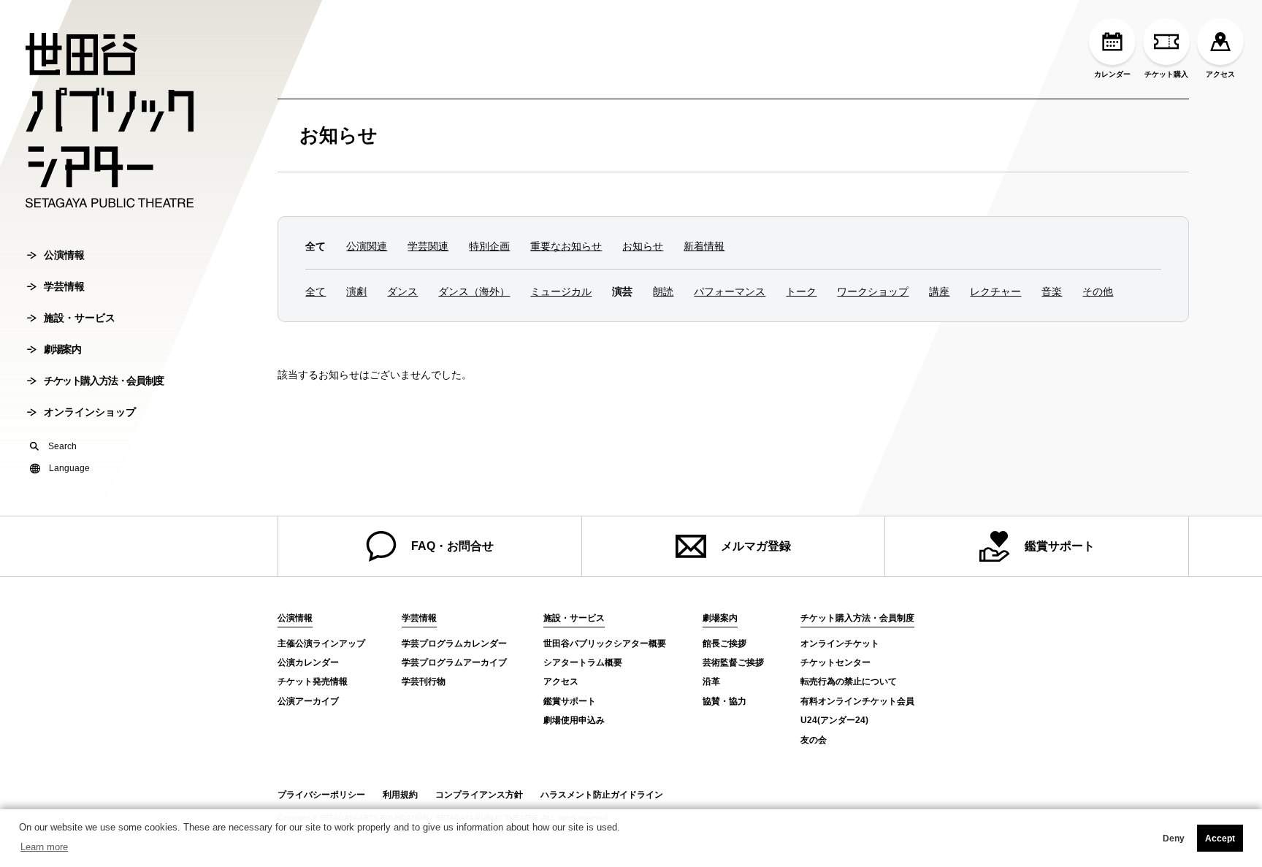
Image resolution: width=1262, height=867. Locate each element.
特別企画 (489, 246)
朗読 (663, 291)
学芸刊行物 (423, 681)
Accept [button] (1220, 838)
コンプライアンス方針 (479, 795)
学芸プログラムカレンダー (454, 643)
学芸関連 (428, 246)
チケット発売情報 (313, 681)
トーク (801, 291)
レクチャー (995, 291)
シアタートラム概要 (582, 662)
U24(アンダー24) (834, 720)
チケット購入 (1166, 74)
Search (62, 446)
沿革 (711, 681)
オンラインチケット (839, 643)
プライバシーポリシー (321, 795)
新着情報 (704, 246)
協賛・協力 (724, 701)
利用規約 (400, 795)
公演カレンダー (308, 662)
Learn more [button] (44, 846)
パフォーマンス (729, 291)
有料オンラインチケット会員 (857, 701)
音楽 (1051, 291)
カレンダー (1112, 74)
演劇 (356, 291)
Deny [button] (1174, 838)
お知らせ (338, 135)
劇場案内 (62, 349)
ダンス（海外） (474, 291)
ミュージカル (561, 291)
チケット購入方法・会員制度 (104, 380)
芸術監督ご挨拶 (733, 662)
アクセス (1220, 74)
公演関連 (366, 246)
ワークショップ (873, 291)
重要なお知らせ (566, 246)
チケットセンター (835, 662)
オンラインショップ (90, 412)
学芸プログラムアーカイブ (454, 662)
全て (315, 291)
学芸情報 (64, 286)
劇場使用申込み (574, 720)
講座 (939, 291)
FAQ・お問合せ (452, 546)
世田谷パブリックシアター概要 (604, 643)
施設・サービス (79, 318)
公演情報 (64, 255)
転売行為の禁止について (848, 681)
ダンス (402, 291)
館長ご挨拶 (724, 643)
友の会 (813, 740)
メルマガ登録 (756, 546)
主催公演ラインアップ (321, 643)
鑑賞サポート (1060, 546)
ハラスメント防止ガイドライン (601, 795)
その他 (1097, 291)
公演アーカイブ (308, 701)
